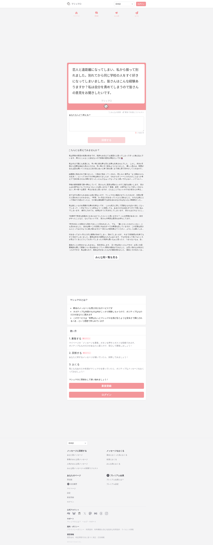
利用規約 (89, 529)
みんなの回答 (116, 112)
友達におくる (111, 459)
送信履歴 (72, 484)
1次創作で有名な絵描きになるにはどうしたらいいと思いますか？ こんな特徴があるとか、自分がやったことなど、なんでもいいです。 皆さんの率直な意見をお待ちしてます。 (106, 217)
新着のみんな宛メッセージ (77, 459)
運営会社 (70, 537)
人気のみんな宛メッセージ (77, 464)
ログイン (141, 4)
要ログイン (86, 338)
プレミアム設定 (112, 484)
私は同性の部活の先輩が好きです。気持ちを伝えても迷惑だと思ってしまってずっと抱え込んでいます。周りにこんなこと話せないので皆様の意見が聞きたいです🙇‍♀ (106, 156)
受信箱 (69, 479)
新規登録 (106, 385)
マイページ (71, 488)
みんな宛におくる (113, 464)
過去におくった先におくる (116, 455)
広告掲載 (101, 537)
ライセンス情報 (128, 529)
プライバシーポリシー (75, 529)
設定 (69, 493)
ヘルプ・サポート (89, 521)
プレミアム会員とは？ (115, 479)
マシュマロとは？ (74, 521)
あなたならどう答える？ (80, 115)
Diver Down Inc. (75, 542)
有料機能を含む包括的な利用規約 (107, 529)
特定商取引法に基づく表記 (85, 537)
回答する (106, 140)
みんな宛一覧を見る (106, 257)
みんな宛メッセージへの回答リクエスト (82, 468)
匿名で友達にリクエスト (134, 112)
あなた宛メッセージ (75, 455)
